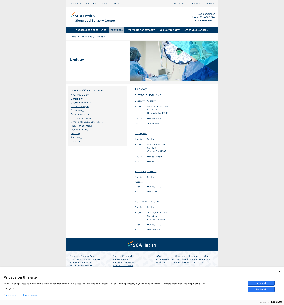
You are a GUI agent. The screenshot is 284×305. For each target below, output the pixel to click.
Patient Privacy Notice (124, 262)
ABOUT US (76, 4)
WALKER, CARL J (145, 171)
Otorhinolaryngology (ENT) (87, 122)
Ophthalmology (80, 114)
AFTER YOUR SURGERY (196, 30)
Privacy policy (30, 295)
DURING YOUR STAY (169, 30)
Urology (75, 141)
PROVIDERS (117, 30)
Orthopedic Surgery (82, 118)
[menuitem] (76, 3)
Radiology (77, 137)
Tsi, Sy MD (141, 133)
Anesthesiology (80, 95)
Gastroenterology (81, 102)
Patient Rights (120, 259)
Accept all (261, 283)
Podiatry (75, 133)
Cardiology (77, 98)
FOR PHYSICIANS (110, 4)
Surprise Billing (121, 256)
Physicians (86, 36)
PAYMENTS (197, 4)
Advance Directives (123, 265)
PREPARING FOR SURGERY (141, 30)
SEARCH (210, 4)
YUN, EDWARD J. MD (148, 201)
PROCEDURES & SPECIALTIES (91, 30)
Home (73, 36)
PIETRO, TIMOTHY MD (148, 95)
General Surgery (80, 106)
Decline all (261, 289)
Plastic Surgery (79, 129)
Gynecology (78, 110)
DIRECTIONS (91, 4)
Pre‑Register (180, 4)
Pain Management (81, 125)
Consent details (11, 295)
